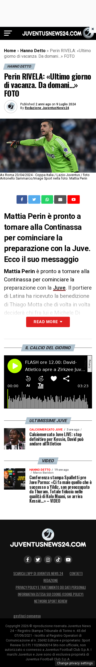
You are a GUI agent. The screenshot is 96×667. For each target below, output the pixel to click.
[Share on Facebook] (22, 199)
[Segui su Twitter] (38, 560)
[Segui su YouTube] (68, 560)
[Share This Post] (47, 199)
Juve (59, 288)
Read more (46, 321)
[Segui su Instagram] (48, 560)
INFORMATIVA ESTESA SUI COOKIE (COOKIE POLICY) (50, 594)
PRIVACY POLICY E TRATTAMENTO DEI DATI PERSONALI (51, 587)
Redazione (50, 580)
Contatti (76, 573)
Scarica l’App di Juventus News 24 (38, 573)
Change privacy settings (75, 663)
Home (10, 50)
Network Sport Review (50, 601)
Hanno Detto (33, 50)
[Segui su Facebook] (28, 560)
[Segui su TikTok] (58, 560)
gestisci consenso (27, 616)
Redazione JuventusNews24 (47, 108)
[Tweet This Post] (34, 199)
